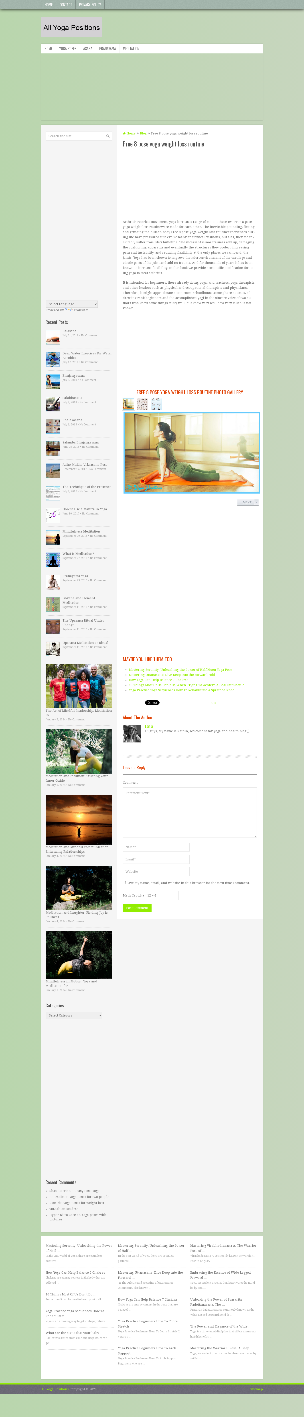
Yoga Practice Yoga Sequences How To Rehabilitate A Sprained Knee (181, 690)
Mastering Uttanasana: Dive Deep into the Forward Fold (172, 675)
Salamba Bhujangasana (81, 442)
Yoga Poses (67, 48)
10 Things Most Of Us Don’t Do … (71, 1294)
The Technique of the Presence (87, 487)
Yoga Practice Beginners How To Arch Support (147, 1350)
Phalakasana (72, 420)
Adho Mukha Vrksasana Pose (85, 464)
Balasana (70, 331)
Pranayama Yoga (75, 576)
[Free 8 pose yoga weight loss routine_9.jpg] (156, 404)
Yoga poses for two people (89, 1197)
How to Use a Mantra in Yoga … (87, 509)
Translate (81, 310)
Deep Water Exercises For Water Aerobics (87, 356)
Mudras (72, 1209)
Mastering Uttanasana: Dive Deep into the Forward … (150, 1275)
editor (149, 726)
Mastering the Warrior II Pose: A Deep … (221, 1348)
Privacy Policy (90, 4)
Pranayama (107, 48)
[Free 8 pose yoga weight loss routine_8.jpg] (142, 404)
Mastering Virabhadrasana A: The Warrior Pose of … (223, 1248)
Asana (87, 48)
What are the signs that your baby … (74, 1333)
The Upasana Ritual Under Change (83, 623)
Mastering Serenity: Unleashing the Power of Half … (79, 1248)
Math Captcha (133, 895)
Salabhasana (72, 398)
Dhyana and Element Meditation (79, 600)
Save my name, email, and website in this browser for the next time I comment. (188, 883)
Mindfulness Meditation (81, 531)
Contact (65, 4)
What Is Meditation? (78, 553)
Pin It (211, 703)
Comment (130, 782)
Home (49, 4)
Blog (143, 133)
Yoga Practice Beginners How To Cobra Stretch (148, 1323)
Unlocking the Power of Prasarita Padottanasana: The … (216, 1302)
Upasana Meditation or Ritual (85, 642)
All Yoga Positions (55, 1389)
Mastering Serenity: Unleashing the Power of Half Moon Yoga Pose (180, 669)
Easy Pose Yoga (88, 1191)
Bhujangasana (74, 375)
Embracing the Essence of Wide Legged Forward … (220, 1275)
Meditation (131, 48)
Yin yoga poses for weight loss (80, 1203)
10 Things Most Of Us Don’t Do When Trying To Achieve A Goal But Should (187, 685)
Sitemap (256, 1389)
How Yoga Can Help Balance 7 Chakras (158, 680)
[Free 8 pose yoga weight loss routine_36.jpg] (128, 404)
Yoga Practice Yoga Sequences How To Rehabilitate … (75, 1313)
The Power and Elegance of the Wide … (220, 1326)
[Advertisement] (152, 89)
